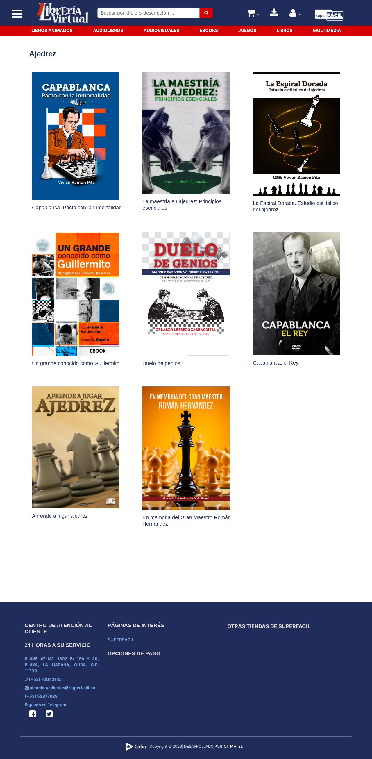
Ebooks (209, 30)
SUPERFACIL (121, 639)
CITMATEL (233, 746)
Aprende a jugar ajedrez (60, 516)
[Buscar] (206, 13)
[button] (295, 14)
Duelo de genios (161, 363)
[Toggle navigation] (17, 14)
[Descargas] (274, 14)
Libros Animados (52, 30)
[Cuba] (136, 746)
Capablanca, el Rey (275, 363)
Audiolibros (108, 30)
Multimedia (327, 30)
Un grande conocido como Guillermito (75, 363)
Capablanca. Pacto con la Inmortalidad (77, 207)
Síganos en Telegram (45, 704)
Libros (285, 30)
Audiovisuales (161, 30)
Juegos (247, 30)
